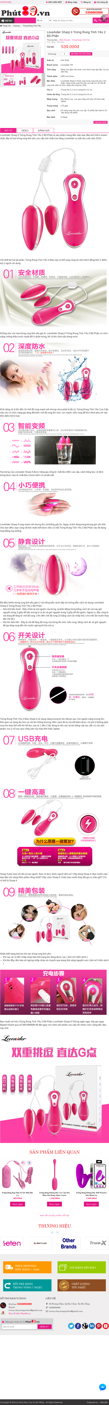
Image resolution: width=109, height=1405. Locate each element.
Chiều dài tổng (53, 94)
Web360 (103, 1402)
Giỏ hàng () (102, 2)
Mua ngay (17, 1204)
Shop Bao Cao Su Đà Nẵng (31, 1402)
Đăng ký (87, 2)
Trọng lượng (52, 106)
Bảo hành (51, 117)
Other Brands (64, 40)
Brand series (52, 65)
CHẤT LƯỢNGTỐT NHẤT (81, 1285)
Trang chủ (6, 26)
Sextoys (16, 26)
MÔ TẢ (8, 130)
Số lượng (52, 54)
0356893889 (5, 2)
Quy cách (51, 110)
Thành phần (52, 76)
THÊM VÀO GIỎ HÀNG (82, 54)
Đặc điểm (51, 81)
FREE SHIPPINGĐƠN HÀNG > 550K (27, 1267)
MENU (8, 20)
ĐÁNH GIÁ (44, 130)
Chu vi (50, 90)
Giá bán (50, 47)
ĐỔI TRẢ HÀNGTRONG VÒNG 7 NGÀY (27, 1285)
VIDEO (25, 130)
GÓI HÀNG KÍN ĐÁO (83, 1267)
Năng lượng (52, 99)
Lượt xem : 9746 (100, 122)
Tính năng (51, 70)
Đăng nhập (72, 2)
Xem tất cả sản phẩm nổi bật (54, 1215)
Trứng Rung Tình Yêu (32, 26)
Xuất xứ (50, 60)
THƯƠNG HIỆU (54, 1225)
